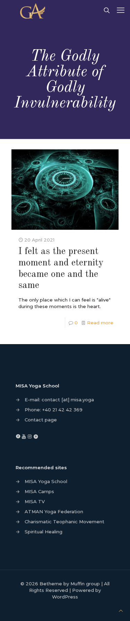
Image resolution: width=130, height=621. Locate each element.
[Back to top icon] (121, 610)
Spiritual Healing (43, 531)
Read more (100, 322)
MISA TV (35, 501)
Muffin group (85, 583)
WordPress (65, 597)
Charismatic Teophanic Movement (64, 521)
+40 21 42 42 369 (62, 409)
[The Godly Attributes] (34, 10)
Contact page (41, 419)
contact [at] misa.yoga (68, 399)
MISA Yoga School (46, 481)
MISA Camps (39, 491)
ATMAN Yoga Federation (54, 511)
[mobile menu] (121, 10)
